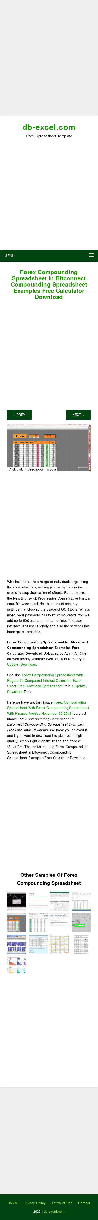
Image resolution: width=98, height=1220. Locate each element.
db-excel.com (49, 126)
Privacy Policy (34, 1202)
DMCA (12, 1202)
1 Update (79, 685)
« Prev (19, 414)
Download (28, 664)
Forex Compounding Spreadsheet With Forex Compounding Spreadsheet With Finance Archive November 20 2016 (48, 708)
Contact (84, 1202)
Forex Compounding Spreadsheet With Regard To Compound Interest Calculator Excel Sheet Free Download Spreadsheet (45, 680)
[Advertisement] (49, 60)
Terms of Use (62, 1202)
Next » (78, 414)
